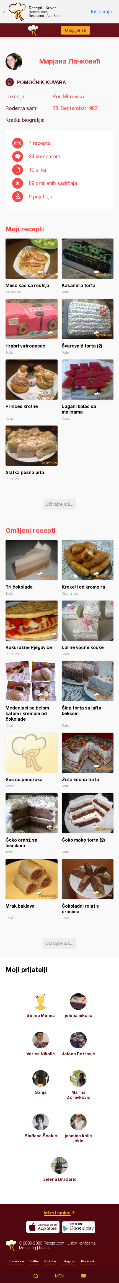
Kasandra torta (88, 266)
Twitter (34, 1261)
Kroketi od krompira (88, 568)
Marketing (27, 1247)
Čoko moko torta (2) (88, 823)
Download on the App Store (43, 1227)
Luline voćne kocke (88, 628)
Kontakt (45, 1247)
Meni (59, 1276)
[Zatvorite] (4, 11)
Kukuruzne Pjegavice (32, 628)
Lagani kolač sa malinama (88, 390)
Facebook (16, 1261)
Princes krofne (32, 390)
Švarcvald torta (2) (88, 326)
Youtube (50, 1261)
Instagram (68, 1261)
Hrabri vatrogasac (32, 326)
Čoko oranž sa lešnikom (32, 823)
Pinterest (87, 1261)
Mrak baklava (32, 889)
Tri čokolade (32, 568)
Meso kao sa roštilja (32, 266)
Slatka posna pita (32, 453)
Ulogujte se (75, 30)
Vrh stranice (57, 1212)
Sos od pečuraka (32, 760)
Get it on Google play (78, 1227)
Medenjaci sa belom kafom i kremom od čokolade (32, 694)
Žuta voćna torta (88, 760)
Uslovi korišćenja (81, 1243)
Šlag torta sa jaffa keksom (88, 694)
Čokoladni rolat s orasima (88, 889)
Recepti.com (11, 1245)
